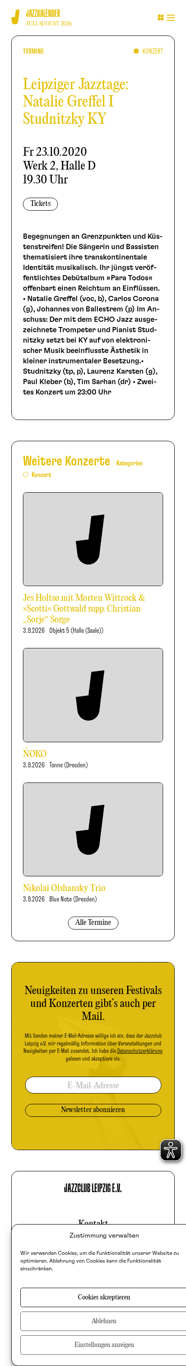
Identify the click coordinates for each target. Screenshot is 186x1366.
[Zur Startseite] (15, 17)
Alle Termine (93, 923)
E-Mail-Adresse (93, 1085)
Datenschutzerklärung (140, 1051)
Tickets (40, 204)
